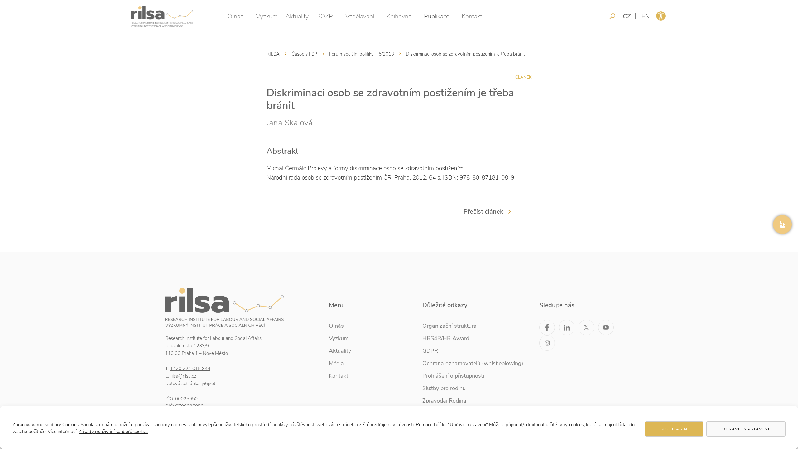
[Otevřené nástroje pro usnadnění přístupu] (661, 16)
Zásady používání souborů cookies (113, 431)
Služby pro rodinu (444, 388)
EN (646, 16)
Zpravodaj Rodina (444, 400)
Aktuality (297, 16)
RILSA (273, 54)
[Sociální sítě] (782, 224)
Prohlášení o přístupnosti (453, 375)
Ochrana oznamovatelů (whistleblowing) (472, 363)
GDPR (430, 351)
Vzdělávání (359, 16)
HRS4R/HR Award (445, 338)
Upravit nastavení (746, 429)
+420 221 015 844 (190, 368)
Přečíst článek (483, 211)
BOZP (324, 16)
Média (336, 363)
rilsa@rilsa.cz (183, 376)
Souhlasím (674, 429)
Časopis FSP (304, 54)
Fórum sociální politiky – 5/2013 (361, 54)
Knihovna (399, 16)
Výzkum (267, 16)
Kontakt (472, 16)
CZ (627, 16)
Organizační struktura (449, 326)
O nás (235, 16)
